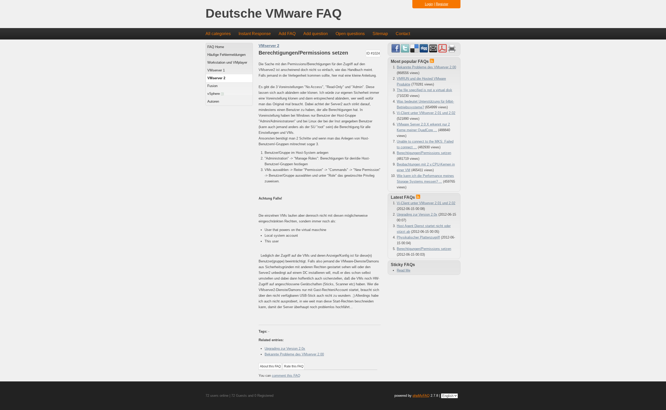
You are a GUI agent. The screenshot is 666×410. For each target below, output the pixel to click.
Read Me (403, 270)
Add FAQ (287, 33)
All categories (218, 33)
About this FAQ (270, 366)
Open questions (350, 33)
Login (429, 4)
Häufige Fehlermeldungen (226, 55)
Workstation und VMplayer (227, 62)
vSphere (214, 94)
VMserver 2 (216, 78)
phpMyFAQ (421, 396)
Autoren (213, 101)
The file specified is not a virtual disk (424, 90)
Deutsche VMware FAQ (274, 13)
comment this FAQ (286, 376)
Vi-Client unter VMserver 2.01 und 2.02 (426, 113)
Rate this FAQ (293, 366)
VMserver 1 (216, 70)
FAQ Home (215, 47)
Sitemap (380, 33)
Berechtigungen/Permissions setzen (424, 153)
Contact (403, 33)
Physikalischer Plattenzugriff (418, 237)
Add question (315, 33)
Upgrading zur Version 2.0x (285, 349)
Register (442, 4)
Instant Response (255, 33)
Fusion (212, 86)
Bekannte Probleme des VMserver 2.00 (294, 354)
